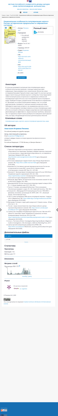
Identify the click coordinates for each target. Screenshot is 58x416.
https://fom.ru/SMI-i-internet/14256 (26, 162)
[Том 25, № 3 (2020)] (10, 43)
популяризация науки (11, 121)
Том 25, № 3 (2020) (14, 15)
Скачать (26, 242)
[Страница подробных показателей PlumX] (9, 287)
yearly (30, 276)
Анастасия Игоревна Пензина (16, 129)
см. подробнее (23, 288)
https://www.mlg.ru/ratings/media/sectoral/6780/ (37, 198)
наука (47, 121)
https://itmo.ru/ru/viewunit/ (16, 226)
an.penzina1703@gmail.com (16, 136)
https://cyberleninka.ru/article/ (17, 176)
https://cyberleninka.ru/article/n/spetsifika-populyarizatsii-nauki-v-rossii (28, 217)
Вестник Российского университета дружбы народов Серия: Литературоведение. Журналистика (29, 5)
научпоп (21, 121)
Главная (4, 15)
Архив (36, 12)
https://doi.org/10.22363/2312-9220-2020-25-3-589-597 (24, 68)
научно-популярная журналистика (35, 121)
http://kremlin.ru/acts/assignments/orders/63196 (22, 157)
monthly (24, 276)
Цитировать (22, 77)
